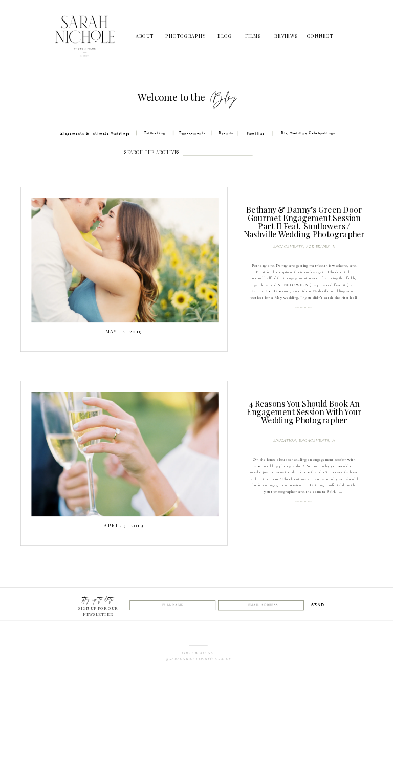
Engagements (288, 246)
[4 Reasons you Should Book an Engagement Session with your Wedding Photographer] (124, 454)
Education (284, 440)
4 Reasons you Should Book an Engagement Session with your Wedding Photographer (304, 411)
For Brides (318, 246)
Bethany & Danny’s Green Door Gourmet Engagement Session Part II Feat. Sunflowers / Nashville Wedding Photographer (304, 222)
